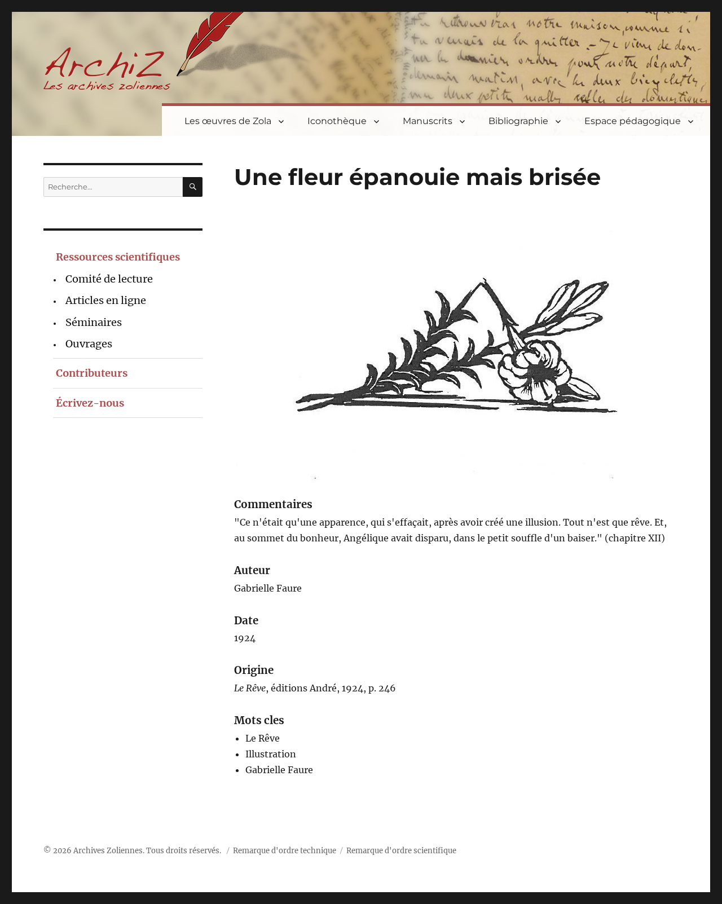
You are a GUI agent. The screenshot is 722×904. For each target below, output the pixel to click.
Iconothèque (337, 121)
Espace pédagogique (632, 121)
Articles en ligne (105, 300)
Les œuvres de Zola (227, 121)
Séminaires (93, 322)
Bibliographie (518, 121)
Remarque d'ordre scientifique (401, 851)
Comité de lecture (109, 278)
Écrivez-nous (90, 402)
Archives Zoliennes (108, 851)
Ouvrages (88, 343)
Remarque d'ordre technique (284, 851)
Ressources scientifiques (118, 256)
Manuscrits (427, 121)
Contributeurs (91, 373)
